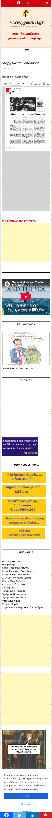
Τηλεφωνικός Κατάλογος (14, 597)
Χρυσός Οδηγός (10, 604)
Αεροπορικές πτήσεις (13, 561)
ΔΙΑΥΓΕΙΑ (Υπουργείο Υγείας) (16, 577)
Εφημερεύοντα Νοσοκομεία (16, 574)
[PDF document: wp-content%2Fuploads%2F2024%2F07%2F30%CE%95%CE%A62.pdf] (26, 146)
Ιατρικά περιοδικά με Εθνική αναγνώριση (23, 607)
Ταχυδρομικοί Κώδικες (13, 590)
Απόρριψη (26, 811)
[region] (26, 793)
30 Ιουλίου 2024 (8, 68)
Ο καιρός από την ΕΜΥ (13, 584)
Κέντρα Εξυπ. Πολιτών (13, 581)
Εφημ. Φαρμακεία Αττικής (15, 567)
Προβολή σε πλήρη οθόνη (15, 76)
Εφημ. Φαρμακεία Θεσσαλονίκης (18, 571)
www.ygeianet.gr (27, 22)
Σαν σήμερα (8, 587)
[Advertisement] (26, 242)
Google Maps (9, 564)
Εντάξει (26, 796)
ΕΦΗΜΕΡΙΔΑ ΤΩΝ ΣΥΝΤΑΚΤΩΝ (21, 220)
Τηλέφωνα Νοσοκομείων (14, 594)
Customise (26, 804)
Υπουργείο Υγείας (11, 600)
